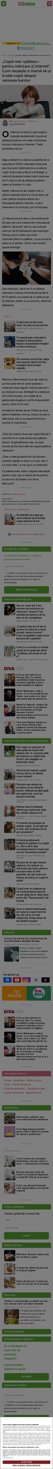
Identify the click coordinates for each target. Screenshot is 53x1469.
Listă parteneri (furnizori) (8, 1457)
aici (19, 1440)
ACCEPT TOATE (26, 1462)
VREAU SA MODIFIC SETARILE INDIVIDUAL (26, 1465)
